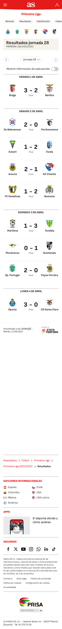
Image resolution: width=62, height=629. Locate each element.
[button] (31, 610)
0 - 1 (31, 248)
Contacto (7, 578)
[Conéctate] (57, 5)
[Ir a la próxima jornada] (56, 59)
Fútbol (25, 460)
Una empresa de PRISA (31, 602)
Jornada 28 (29, 59)
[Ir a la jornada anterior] (6, 59)
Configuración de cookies (37, 583)
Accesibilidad (9, 587)
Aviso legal (22, 578)
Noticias (10, 21)
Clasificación (43, 21)
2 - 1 (31, 169)
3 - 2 (31, 90)
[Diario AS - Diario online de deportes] (31, 5)
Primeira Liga (31, 14)
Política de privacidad (41, 578)
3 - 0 (31, 304)
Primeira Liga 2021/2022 (18, 466)
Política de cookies (12, 583)
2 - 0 (31, 125)
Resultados (25, 21)
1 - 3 (31, 226)
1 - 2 (31, 147)
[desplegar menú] (5, 4)
